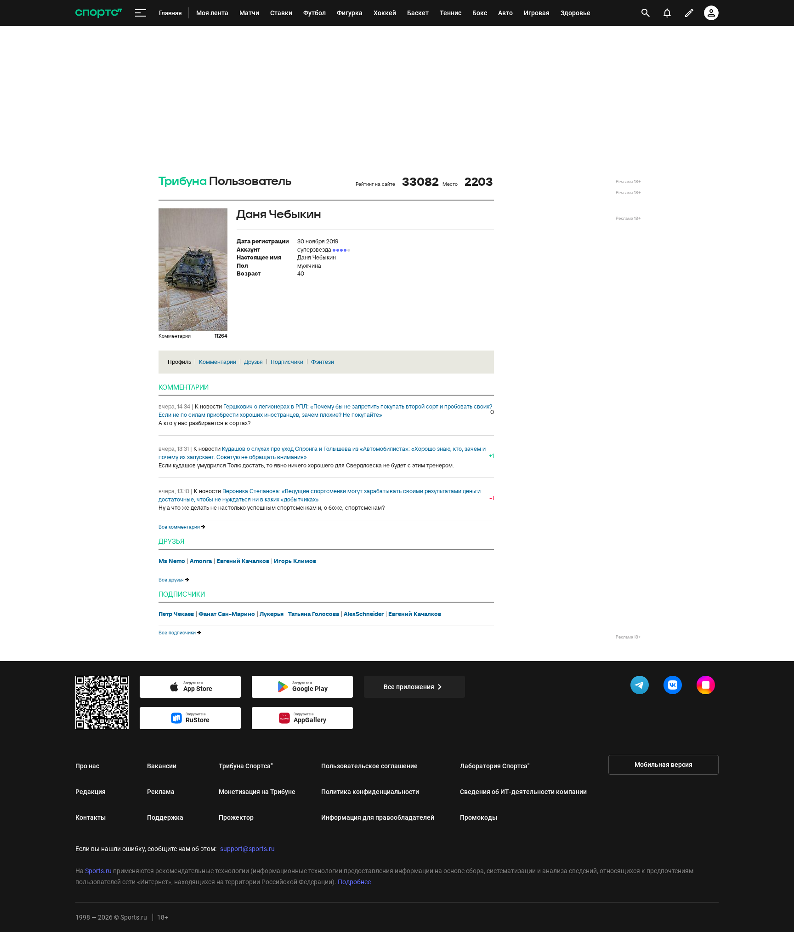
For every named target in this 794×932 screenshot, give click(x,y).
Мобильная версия (663, 764)
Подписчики (287, 361)
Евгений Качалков (242, 561)
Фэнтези (322, 361)
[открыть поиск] (645, 13)
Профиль (179, 361)
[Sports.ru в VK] (675, 687)
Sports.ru (98, 870)
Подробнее (354, 882)
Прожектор (236, 817)
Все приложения (409, 686)
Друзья (253, 361)
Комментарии (217, 361)
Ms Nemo (172, 561)
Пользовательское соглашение (369, 766)
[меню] (141, 13)
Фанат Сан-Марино (226, 614)
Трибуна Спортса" (246, 766)
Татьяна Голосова (313, 614)
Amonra (201, 561)
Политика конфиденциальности (370, 791)
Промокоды (478, 817)
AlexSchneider (364, 614)
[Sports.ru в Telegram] (641, 687)
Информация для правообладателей (377, 817)
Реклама (161, 791)
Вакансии (161, 766)
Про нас (87, 766)
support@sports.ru (247, 848)
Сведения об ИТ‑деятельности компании (523, 791)
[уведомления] (667, 13)
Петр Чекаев (176, 614)
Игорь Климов (295, 561)
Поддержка (165, 817)
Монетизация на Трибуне (257, 791)
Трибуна (183, 181)
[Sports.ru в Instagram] (708, 687)
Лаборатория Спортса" (495, 766)
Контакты (90, 817)
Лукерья (272, 614)
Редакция (90, 791)
